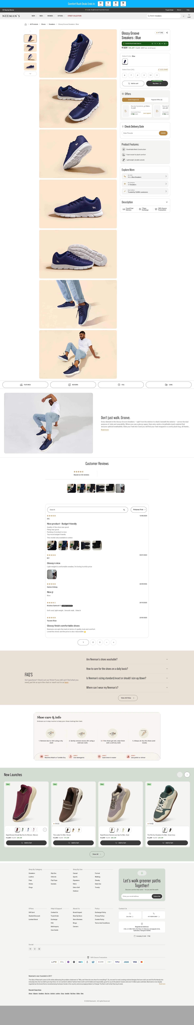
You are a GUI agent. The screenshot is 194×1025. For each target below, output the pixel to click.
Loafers (31, 877)
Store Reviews (77, 919)
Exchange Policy (100, 912)
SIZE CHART (164, 69)
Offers (60, 16)
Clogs (31, 887)
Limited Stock (33, 919)
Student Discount (34, 916)
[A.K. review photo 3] (74, 545)
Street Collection (74, 16)
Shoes (43, 24)
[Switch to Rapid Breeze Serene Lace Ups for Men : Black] (129, 829)
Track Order (169, 10)
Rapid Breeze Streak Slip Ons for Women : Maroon (22, 835)
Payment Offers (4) (156, 99)
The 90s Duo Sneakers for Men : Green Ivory (161, 835)
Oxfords (53, 877)
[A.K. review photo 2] (63, 545)
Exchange (54, 919)
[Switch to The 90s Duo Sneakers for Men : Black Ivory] (170, 829)
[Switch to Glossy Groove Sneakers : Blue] (125, 61)
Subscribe (157, 896)
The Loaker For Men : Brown (62, 835)
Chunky (97, 880)
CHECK (163, 133)
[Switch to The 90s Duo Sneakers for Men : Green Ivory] (164, 829)
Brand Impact (77, 912)
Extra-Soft (76, 887)
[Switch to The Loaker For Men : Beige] (73, 829)
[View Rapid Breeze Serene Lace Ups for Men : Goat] (120, 802)
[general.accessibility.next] (45, 830)
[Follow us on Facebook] (34, 949)
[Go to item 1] (30, 38)
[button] (97, 4)
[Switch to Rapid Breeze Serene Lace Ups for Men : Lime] (123, 829)
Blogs (75, 923)
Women (50, 16)
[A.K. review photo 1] (52, 545)
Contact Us (54, 912)
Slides (31, 884)
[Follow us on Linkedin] (39, 949)
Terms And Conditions (102, 923)
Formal (97, 873)
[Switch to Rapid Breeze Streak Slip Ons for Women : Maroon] (17, 829)
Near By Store (77, 916)
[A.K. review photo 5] (97, 545)
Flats (30, 880)
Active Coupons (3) (133, 99)
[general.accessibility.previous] (8, 830)
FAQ (52, 923)
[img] (51, 516)
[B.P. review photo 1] (52, 574)
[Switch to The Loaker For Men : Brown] (67, 829)
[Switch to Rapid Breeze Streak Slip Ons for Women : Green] (23, 829)
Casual (75, 873)
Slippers (35, 993)
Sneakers (52, 24)
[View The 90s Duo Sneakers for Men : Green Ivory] (167, 802)
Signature (76, 880)
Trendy (97, 887)
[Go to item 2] (30, 48)
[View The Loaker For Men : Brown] (73, 802)
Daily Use (98, 884)
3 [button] (99, 642)
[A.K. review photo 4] (86, 545)
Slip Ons (53, 873)
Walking (97, 877)
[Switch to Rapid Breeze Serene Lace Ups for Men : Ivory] (117, 829)
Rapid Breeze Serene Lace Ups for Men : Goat (114, 835)
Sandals (53, 884)
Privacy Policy (99, 916)
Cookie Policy (99, 919)
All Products (34, 24)
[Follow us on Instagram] (30, 949)
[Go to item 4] (30, 66)
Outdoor (76, 891)
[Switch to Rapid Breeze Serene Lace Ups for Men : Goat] (112, 829)
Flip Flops (54, 880)
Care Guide (54, 930)
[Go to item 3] (30, 57)
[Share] (167, 32)
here (66, 682)
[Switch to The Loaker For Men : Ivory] (79, 829)
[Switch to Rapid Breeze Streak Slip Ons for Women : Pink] (34, 829)
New (33, 16)
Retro (75, 884)
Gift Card (32, 912)
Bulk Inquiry (55, 926)
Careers (75, 926)
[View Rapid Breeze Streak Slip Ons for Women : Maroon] (26, 802)
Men (41, 16)
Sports (75, 877)
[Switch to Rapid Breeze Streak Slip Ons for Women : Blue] (28, 829)
